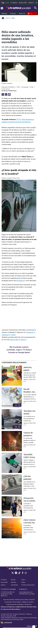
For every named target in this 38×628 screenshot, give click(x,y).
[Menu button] (2, 8)
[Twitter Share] (3, 94)
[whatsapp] (26, 573)
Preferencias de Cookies (21, 599)
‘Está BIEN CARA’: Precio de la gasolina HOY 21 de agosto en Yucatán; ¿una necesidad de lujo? (30, 456)
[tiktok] (19, 573)
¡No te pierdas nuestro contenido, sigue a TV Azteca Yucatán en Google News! (19, 350)
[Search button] (35, 8)
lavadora (21, 281)
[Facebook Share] (9, 94)
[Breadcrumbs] (4, 18)
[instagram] (16, 573)
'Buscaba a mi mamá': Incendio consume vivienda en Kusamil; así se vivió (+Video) (30, 412)
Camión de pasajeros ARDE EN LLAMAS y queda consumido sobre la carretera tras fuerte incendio (29, 434)
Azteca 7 (23, 340)
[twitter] (12, 573)
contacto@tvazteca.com (26, 592)
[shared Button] (6, 94)
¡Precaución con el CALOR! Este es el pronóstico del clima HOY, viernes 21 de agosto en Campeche (30, 499)
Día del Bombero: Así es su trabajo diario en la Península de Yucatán (29, 390)
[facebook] (22, 573)
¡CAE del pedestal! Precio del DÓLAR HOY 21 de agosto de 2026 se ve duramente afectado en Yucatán (30, 477)
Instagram (5, 335)
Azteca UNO (14, 340)
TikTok (13, 335)
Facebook (29, 332)
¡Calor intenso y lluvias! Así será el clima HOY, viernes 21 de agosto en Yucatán (30, 521)
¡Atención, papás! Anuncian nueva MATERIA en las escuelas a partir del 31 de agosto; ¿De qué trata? (30, 368)
